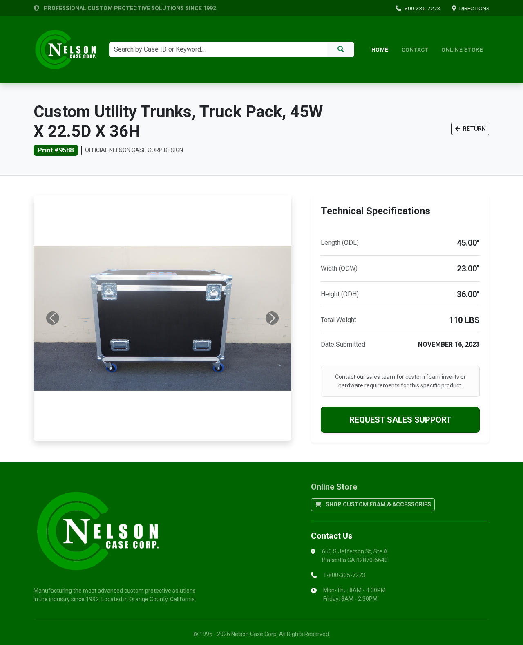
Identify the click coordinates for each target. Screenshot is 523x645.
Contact (415, 49)
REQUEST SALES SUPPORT (400, 420)
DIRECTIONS (474, 8)
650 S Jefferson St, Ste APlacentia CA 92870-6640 (355, 555)
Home (380, 49)
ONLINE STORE (462, 49)
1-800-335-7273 (344, 575)
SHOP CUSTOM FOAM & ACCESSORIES (377, 504)
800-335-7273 (422, 8)
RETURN (474, 128)
